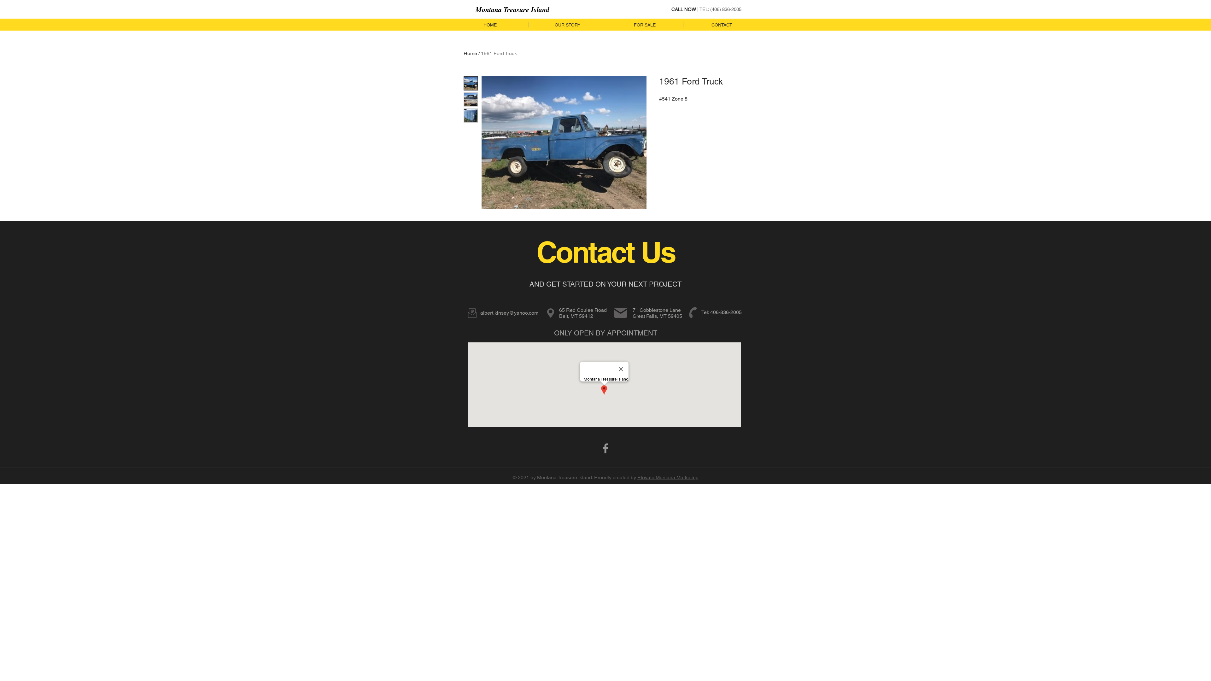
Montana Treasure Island (512, 9)
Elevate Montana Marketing (668, 477)
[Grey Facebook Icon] (605, 448)
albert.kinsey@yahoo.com (509, 313)
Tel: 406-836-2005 (721, 312)
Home (470, 53)
